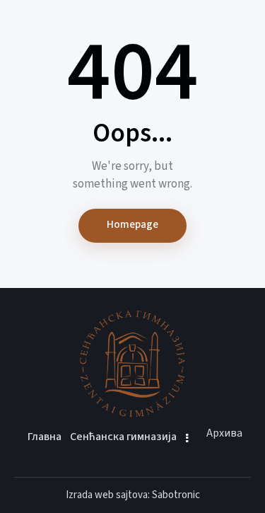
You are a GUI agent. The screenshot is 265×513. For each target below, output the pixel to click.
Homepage (132, 224)
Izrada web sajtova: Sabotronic (133, 495)
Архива (224, 433)
